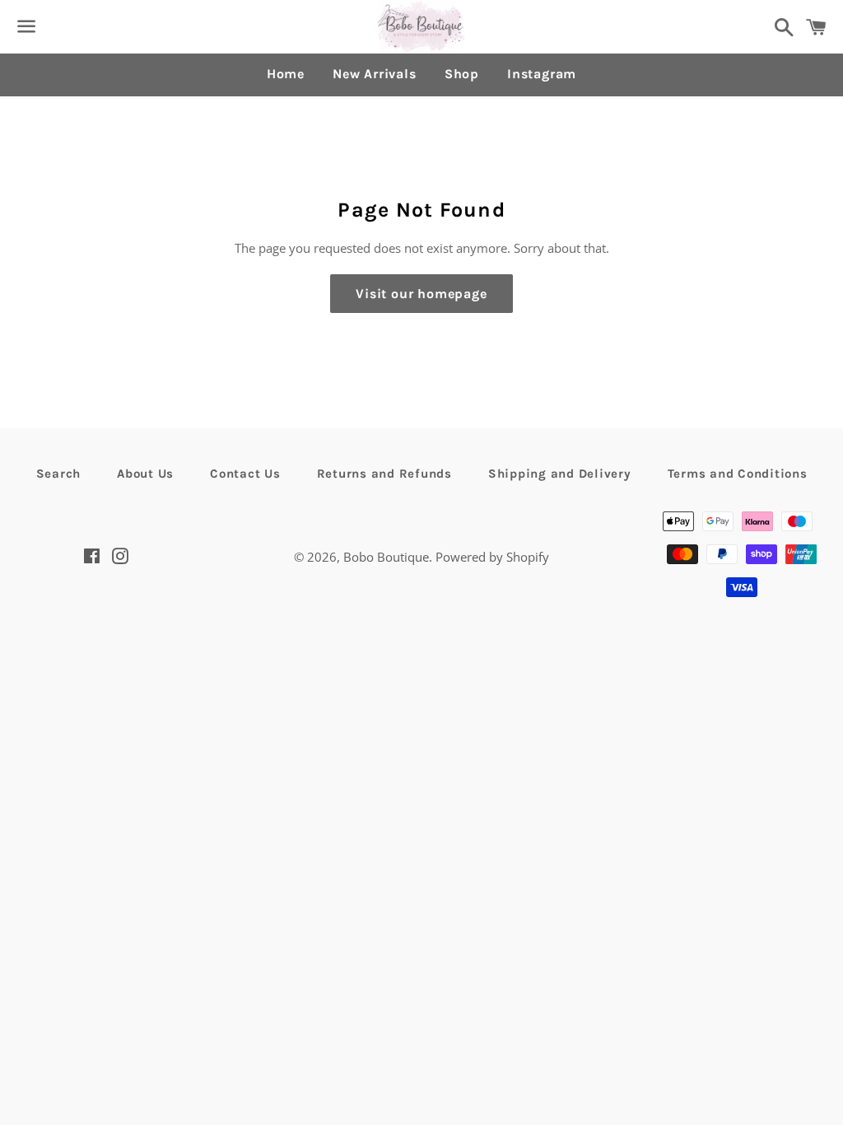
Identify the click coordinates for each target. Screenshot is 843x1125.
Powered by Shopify (492, 556)
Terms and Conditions (738, 473)
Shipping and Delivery (559, 473)
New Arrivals (375, 74)
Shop (462, 74)
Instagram (541, 74)
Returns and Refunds (384, 473)
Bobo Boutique (386, 556)
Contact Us (245, 473)
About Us (145, 473)
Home (286, 74)
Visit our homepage (421, 293)
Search (59, 473)
